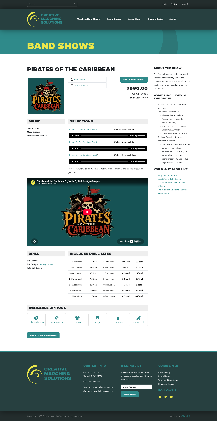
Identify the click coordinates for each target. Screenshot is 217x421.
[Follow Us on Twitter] (165, 397)
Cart (185, 4)
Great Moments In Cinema (169, 179)
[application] (108, 135)
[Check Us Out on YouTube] (171, 397)
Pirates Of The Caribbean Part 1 (83, 129)
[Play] (72, 136)
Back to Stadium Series (43, 335)
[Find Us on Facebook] (159, 397)
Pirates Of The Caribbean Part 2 (83, 142)
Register (174, 4)
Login (164, 4)
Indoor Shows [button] (114, 19)
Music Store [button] (134, 19)
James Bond (163, 193)
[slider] (141, 135)
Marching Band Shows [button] (88, 19)
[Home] (44, 19)
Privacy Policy (164, 372)
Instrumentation (81, 85)
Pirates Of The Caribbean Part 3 (83, 155)
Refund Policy (164, 376)
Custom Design (155, 19)
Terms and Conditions (168, 380)
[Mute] (136, 136)
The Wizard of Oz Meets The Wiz (172, 190)
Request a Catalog (166, 384)
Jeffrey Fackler (46, 264)
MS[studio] (185, 416)
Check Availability (134, 80)
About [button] (172, 19)
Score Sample (80, 80)
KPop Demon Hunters (167, 175)
